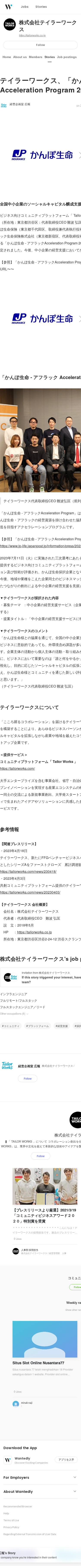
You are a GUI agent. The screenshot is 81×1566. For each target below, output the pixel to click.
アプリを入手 (66, 1459)
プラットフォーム (38, 1026)
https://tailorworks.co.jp (32, 35)
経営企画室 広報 (20, 104)
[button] (42, 1448)
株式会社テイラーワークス (48, 26)
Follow (40, 45)
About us (20, 57)
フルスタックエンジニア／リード (22, 1007)
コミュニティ (11, 1026)
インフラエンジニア (13, 994)
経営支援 (62, 1026)
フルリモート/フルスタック (18, 1000)
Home (7, 57)
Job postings (67, 57)
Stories (49, 57)
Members (35, 57)
